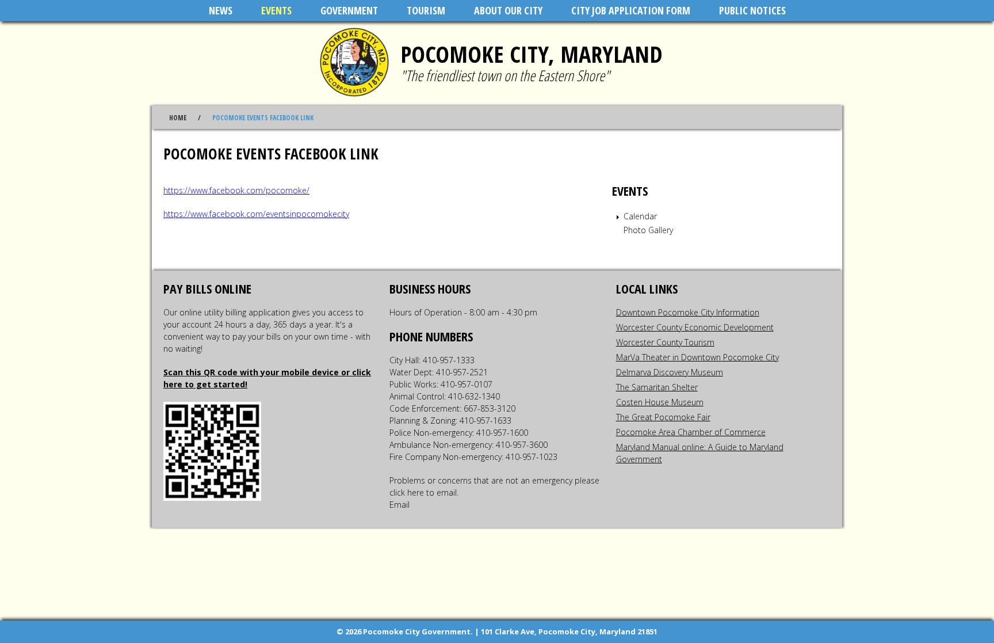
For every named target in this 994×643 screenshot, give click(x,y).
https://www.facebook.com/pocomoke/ (236, 190)
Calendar (640, 216)
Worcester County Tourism (665, 342)
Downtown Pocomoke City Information (687, 312)
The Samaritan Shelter (657, 387)
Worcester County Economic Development (695, 327)
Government (349, 10)
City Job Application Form (630, 10)
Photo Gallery (648, 230)
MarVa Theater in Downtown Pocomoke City (697, 357)
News (220, 10)
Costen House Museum (660, 402)
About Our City (508, 10)
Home (177, 118)
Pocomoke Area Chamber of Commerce (691, 432)
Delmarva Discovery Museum (669, 372)
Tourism (426, 10)
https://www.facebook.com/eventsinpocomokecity (256, 213)
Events (276, 10)
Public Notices (752, 10)
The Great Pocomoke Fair (663, 417)
